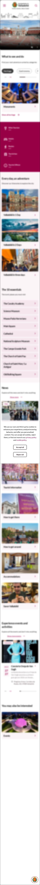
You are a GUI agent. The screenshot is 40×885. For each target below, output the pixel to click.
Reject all (20, 454)
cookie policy (21, 440)
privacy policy (31, 437)
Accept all (20, 447)
